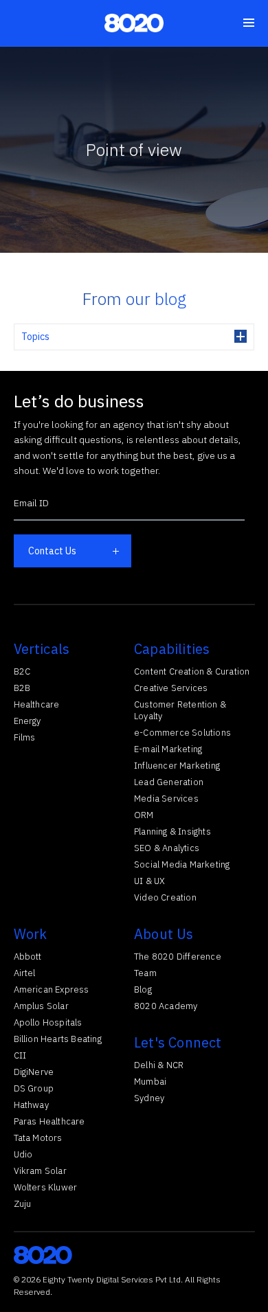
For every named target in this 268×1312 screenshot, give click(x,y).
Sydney (149, 1098)
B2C (22, 671)
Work (30, 934)
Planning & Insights (172, 831)
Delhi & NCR (158, 1065)
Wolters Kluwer (46, 1187)
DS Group (34, 1088)
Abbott (28, 956)
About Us (164, 934)
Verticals (42, 649)
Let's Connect (178, 1042)
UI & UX (149, 881)
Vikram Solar (40, 1171)
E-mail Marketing (168, 749)
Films (25, 737)
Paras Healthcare (49, 1121)
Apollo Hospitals (48, 1022)
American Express (51, 989)
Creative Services (171, 688)
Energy (27, 721)
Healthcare (37, 704)
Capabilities (172, 649)
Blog (143, 989)
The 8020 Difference (177, 956)
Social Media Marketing (182, 864)
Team (145, 973)
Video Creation (165, 897)
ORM (144, 815)
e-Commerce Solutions (182, 732)
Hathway (31, 1105)
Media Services (166, 798)
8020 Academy (165, 1006)
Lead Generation (168, 782)
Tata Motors (38, 1138)
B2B (22, 688)
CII (20, 1055)
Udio (23, 1154)
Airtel (25, 973)
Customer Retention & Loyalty (180, 710)
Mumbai (150, 1081)
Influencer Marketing (177, 765)
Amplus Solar (41, 1006)
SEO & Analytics (166, 848)
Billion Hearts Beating (58, 1039)
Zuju (23, 1204)
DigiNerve (34, 1072)
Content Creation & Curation (191, 671)
